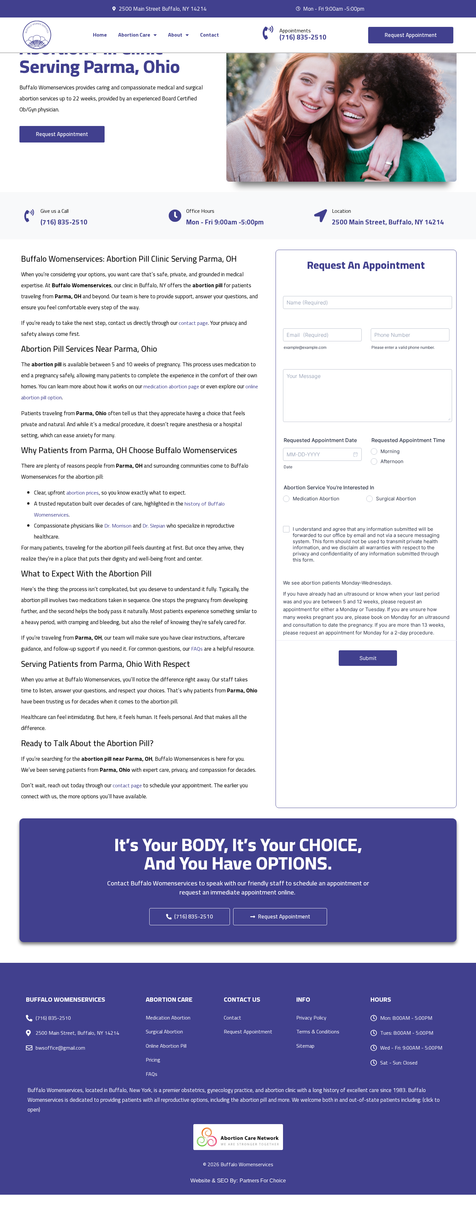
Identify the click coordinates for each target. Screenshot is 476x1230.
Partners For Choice (263, 1180)
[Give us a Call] (29, 215)
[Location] (320, 215)
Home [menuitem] (100, 35)
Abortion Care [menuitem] (134, 35)
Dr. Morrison (117, 525)
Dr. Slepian (153, 525)
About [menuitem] (175, 35)
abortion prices (82, 492)
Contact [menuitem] (209, 35)
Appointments (295, 30)
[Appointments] (268, 33)
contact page (193, 323)
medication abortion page (171, 386)
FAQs (197, 649)
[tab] (238, 1099)
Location (341, 211)
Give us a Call (54, 211)
